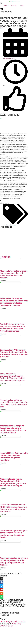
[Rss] (1, 593)
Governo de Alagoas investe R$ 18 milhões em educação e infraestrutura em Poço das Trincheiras (13, 508)
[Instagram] (1, 578)
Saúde (1, 28)
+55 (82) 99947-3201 (10, 624)
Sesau (14, 225)
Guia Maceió (14, 5)
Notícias (6, 5)
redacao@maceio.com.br (13, 621)
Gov (7, 225)
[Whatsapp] (1, 597)
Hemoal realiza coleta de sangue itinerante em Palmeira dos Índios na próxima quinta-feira (13, 403)
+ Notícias (5, 256)
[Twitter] (1, 586)
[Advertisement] (14, 14)
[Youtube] (1, 589)
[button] (1, 3)
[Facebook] (1, 582)
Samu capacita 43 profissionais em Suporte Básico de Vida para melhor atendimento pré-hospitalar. (12, 377)
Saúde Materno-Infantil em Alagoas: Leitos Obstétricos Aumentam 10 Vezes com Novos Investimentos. (12, 327)
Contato (22, 5)
